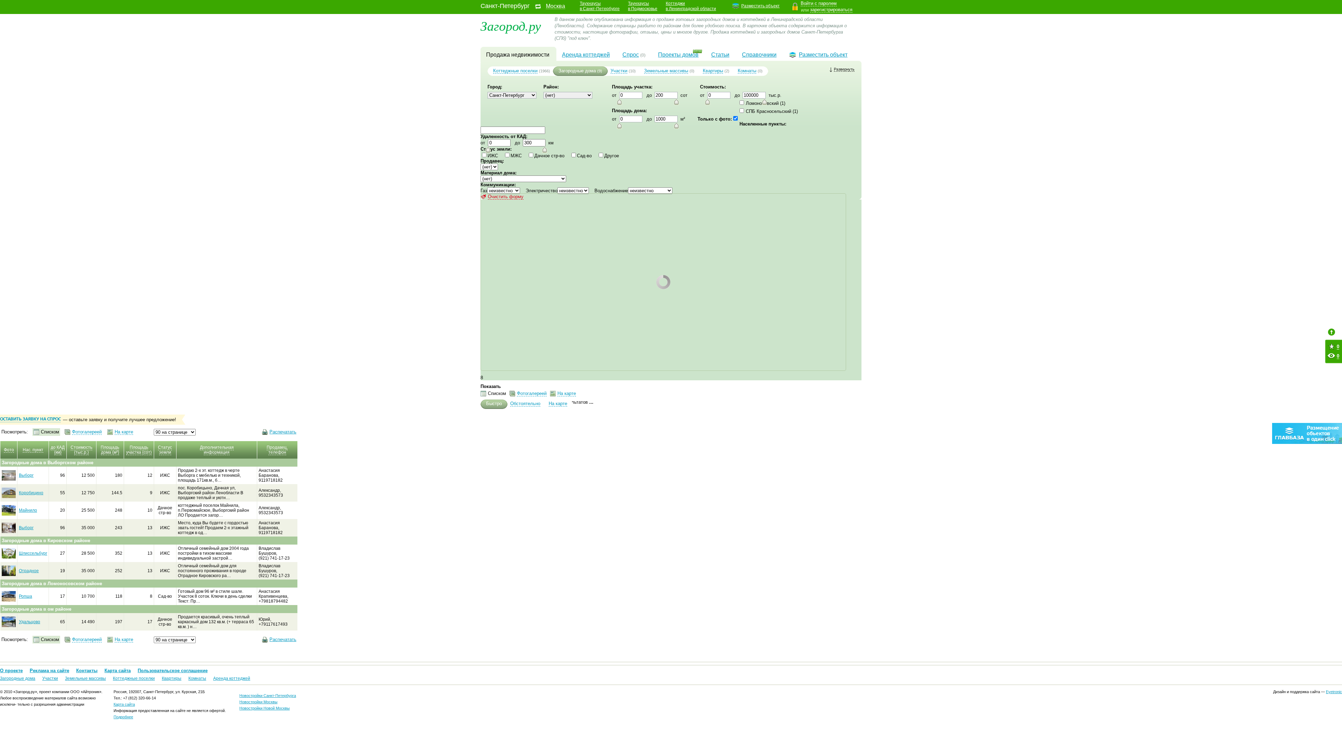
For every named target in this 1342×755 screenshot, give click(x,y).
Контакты (87, 670)
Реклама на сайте (49, 670)
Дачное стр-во (549, 155)
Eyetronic (1334, 692)
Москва (555, 6)
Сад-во (584, 155)
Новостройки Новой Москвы (264, 708)
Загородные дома (577, 70)
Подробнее (123, 717)
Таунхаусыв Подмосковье (642, 6)
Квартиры (713, 70)
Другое (611, 155)
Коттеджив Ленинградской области (691, 6)
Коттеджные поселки (515, 70)
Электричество (541, 190)
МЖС (516, 155)
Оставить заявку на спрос (30, 419)
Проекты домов (678, 55)
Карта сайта (117, 670)
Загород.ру (511, 25)
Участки (619, 70)
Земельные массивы (666, 70)
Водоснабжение (611, 190)
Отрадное (29, 570)
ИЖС (493, 155)
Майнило (28, 510)
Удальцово (29, 621)
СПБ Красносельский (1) (772, 111)
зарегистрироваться (831, 9)
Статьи (720, 55)
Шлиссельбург (33, 553)
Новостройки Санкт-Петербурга (267, 695)
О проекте (11, 670)
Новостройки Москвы (258, 702)
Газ (484, 190)
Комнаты (747, 70)
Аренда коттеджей (586, 55)
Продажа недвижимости (517, 55)
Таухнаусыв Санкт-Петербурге (600, 6)
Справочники (759, 55)
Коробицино (31, 492)
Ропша (25, 596)
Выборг (26, 475)
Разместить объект (760, 5)
